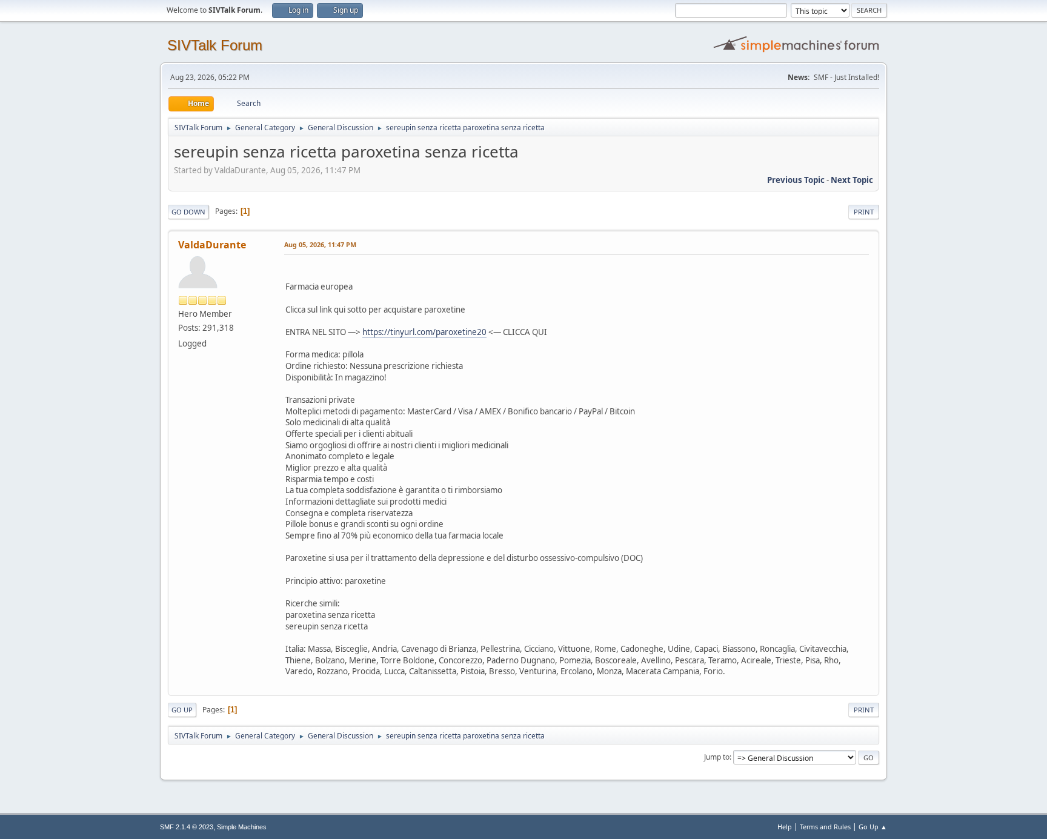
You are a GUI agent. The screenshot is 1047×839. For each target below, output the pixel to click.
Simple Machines (242, 827)
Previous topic (796, 179)
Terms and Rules (825, 826)
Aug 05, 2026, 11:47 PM (320, 244)
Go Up (182, 709)
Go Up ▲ (873, 826)
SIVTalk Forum (214, 45)
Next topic (852, 179)
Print (864, 211)
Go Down (188, 211)
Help (784, 826)
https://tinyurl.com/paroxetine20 (424, 332)
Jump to (717, 757)
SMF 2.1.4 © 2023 (186, 827)
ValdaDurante (212, 244)
